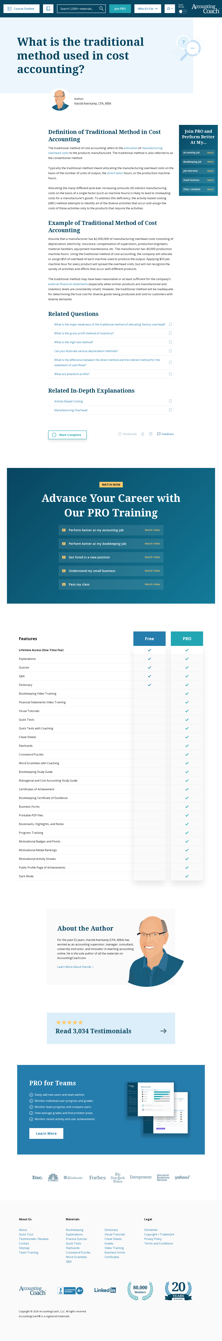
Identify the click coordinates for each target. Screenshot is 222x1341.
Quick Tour (26, 1234)
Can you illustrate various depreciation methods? (86, 351)
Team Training (28, 1252)
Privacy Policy (153, 1239)
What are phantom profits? (71, 374)
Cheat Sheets (113, 1239)
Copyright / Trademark (159, 1234)
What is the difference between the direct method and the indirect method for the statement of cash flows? (107, 362)
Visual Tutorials (115, 1234)
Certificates (112, 1257)
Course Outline (24, 9)
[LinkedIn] (105, 1290)
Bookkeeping (74, 1230)
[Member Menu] (170, 8)
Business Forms (115, 1252)
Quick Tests (73, 1243)
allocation (131, 148)
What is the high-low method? (73, 342)
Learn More (46, 1133)
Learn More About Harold (74, 967)
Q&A (69, 1261)
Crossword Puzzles (78, 1252)
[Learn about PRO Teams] (157, 1109)
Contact (24, 1243)
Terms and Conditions (158, 1243)
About (23, 1230)
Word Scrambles (76, 1257)
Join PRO (120, 9)
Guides (109, 1243)
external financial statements (68, 284)
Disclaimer (151, 1230)
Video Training (114, 1248)
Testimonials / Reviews (34, 1239)
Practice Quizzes (76, 1239)
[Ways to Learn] (48, 8)
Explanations (74, 1234)
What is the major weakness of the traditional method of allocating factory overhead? (109, 324)
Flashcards (73, 1248)
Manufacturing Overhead (70, 410)
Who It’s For (146, 9)
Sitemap (24, 1248)
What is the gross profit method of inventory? (84, 333)
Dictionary (111, 1230)
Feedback (168, 434)
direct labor (115, 173)
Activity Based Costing (68, 401)
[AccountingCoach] (205, 8)
